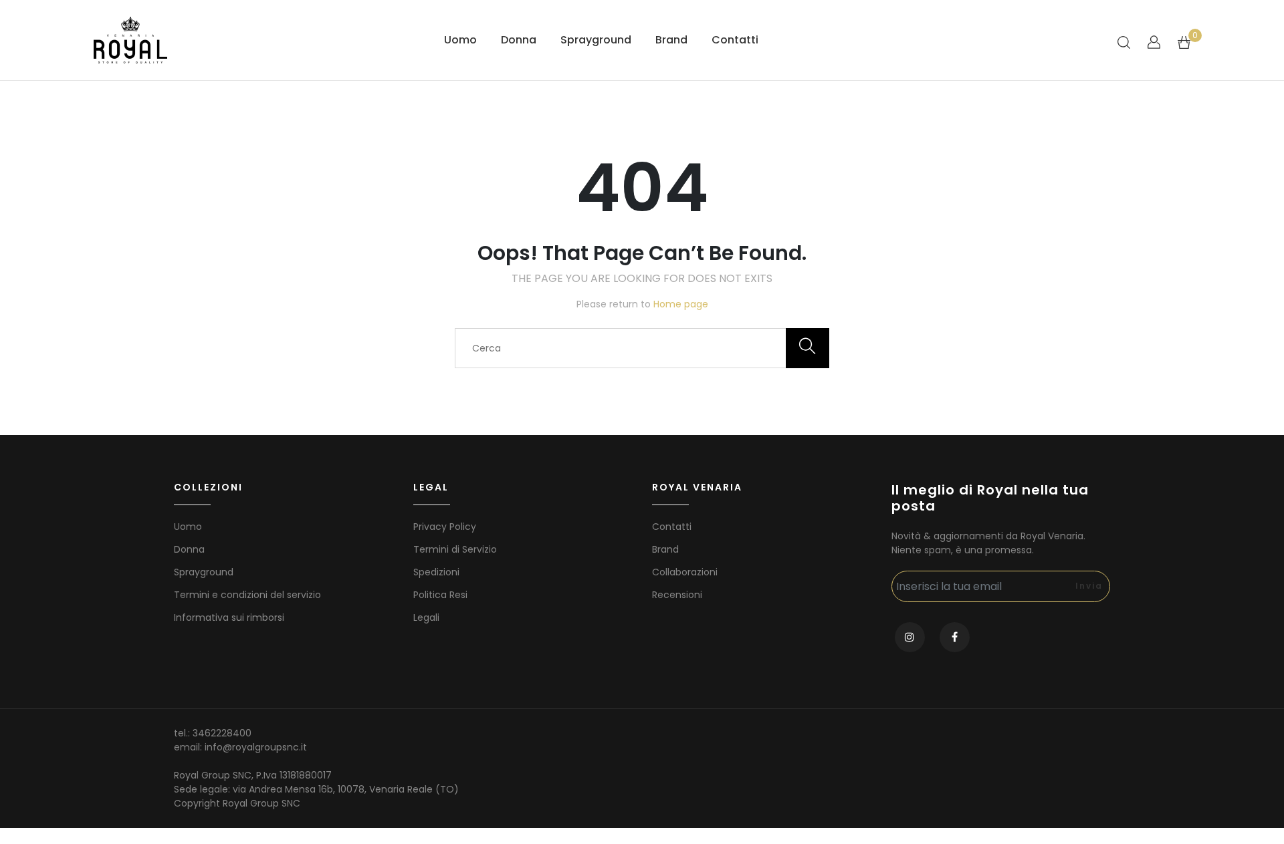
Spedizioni (436, 572)
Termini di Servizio (455, 549)
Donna (518, 39)
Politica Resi (440, 594)
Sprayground (595, 39)
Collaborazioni (685, 572)
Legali (426, 617)
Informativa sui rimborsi (229, 617)
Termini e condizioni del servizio (247, 594)
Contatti (735, 39)
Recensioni (677, 594)
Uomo (460, 39)
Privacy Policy (444, 526)
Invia (1089, 585)
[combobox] (642, 348)
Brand (671, 39)
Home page (680, 304)
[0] (1184, 41)
